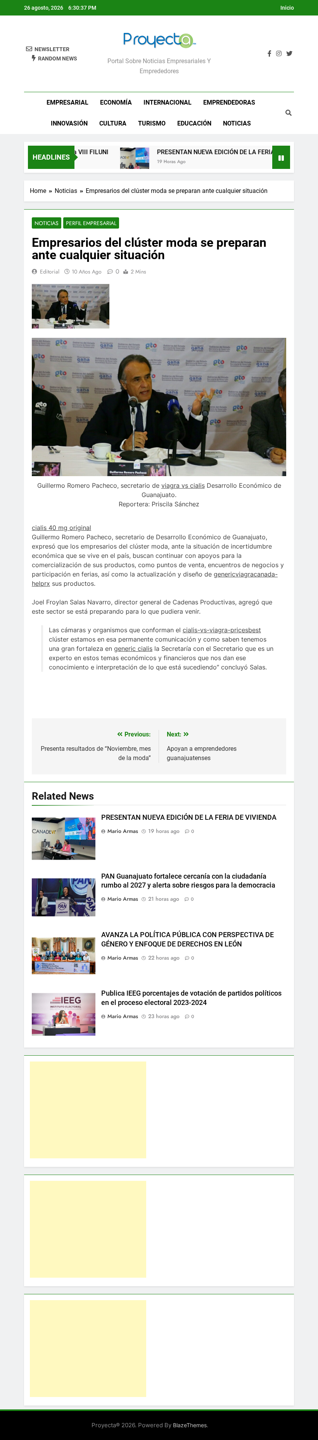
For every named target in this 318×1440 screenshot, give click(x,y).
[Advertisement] (88, 1110)
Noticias (237, 123)
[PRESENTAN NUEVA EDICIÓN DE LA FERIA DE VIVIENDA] (119, 162)
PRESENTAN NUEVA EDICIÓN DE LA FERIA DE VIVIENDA (219, 152)
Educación (194, 123)
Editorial (49, 271)
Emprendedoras (229, 102)
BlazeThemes (190, 1425)
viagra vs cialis (183, 485)
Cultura (112, 123)
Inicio (287, 8)
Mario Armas (122, 831)
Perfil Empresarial (91, 223)
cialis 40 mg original (61, 528)
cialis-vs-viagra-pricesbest (222, 630)
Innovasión (69, 123)
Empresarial (67, 102)
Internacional (167, 102)
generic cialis (133, 648)
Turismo (152, 123)
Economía (116, 102)
